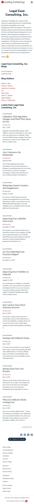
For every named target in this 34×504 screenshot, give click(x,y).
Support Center (7, 488)
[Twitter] (28, 434)
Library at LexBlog (8, 453)
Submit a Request (7, 485)
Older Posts (26, 427)
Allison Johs (5, 93)
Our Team (5, 459)
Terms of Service (7, 471)
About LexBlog (7, 447)
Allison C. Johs (5, 83)
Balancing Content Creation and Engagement (15, 186)
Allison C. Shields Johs (8, 100)
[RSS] (32, 434)
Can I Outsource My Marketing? (12, 153)
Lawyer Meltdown (7, 71)
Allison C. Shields (6, 86)
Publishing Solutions (8, 478)
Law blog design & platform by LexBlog (16, 501)
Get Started (6, 475)
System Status (6, 491)
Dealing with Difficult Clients (16, 338)
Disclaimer (6, 466)
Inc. (2, 90)
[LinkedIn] (25, 434)
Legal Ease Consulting (8, 88)
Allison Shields (6, 98)
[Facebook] (21, 434)
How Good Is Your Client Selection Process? (14, 306)
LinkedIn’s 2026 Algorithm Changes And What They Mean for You (17, 119)
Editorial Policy (7, 469)
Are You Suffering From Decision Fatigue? (13, 253)
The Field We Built (8, 450)
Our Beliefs (6, 456)
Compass (5, 481)
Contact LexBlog (7, 462)
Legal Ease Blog (6, 74)
